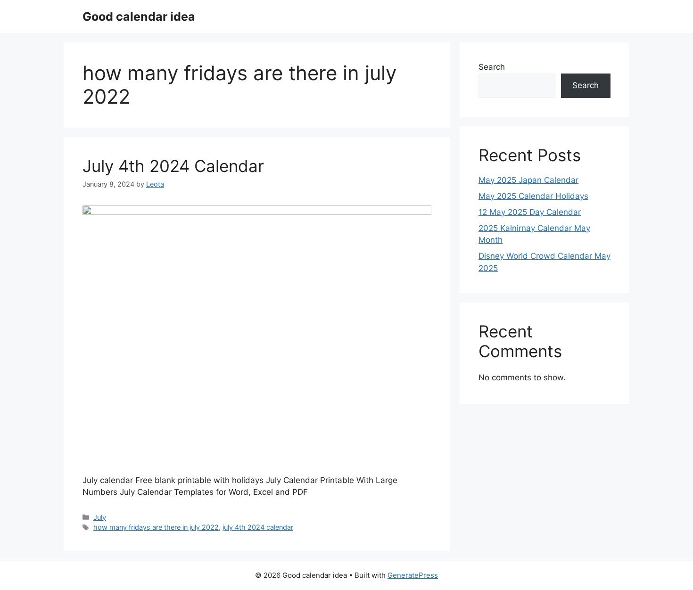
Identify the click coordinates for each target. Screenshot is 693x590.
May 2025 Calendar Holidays (533, 196)
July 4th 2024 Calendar (173, 166)
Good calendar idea (138, 16)
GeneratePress (413, 575)
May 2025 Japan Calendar (528, 180)
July (99, 517)
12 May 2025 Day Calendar (529, 212)
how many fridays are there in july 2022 (156, 527)
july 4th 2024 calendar (258, 527)
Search (491, 67)
